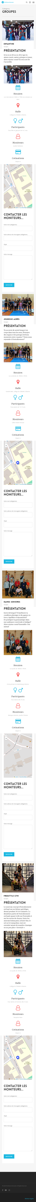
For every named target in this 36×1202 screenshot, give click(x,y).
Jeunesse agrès (12, 319)
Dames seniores (12, 602)
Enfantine (9, 44)
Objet (5, 244)
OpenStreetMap (23, 207)
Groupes (6, 46)
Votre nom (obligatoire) (10, 224)
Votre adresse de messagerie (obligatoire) (15, 234)
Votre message (8, 254)
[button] (33, 2)
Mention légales (29, 1198)
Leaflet (16, 207)
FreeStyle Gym (11, 896)
